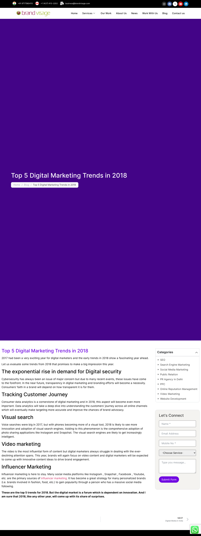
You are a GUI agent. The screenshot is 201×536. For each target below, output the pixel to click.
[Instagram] (164, 4)
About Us (121, 13)
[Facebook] (169, 4)
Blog (164, 13)
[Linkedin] (186, 4)
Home (74, 13)
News (134, 13)
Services (87, 13)
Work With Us (150, 13)
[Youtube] (180, 4)
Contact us (178, 13)
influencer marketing (54, 478)
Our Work (106, 13)
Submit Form (169, 479)
